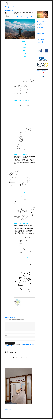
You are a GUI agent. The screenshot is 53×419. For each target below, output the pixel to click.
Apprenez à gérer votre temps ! (41, 43)
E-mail (6, 335)
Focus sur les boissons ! (40, 35)
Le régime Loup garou (40, 28)
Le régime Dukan (40, 26)
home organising (7, 16)
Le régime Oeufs (40, 23)
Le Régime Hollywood (40, 25)
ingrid (5, 14)
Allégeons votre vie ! (12, 7)
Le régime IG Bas (7, 408)
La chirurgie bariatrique (8, 410)
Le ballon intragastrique (8, 409)
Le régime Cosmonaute (40, 27)
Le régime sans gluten (40, 24)
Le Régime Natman (40, 29)
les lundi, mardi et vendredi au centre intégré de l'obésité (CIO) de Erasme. (20, 364)
